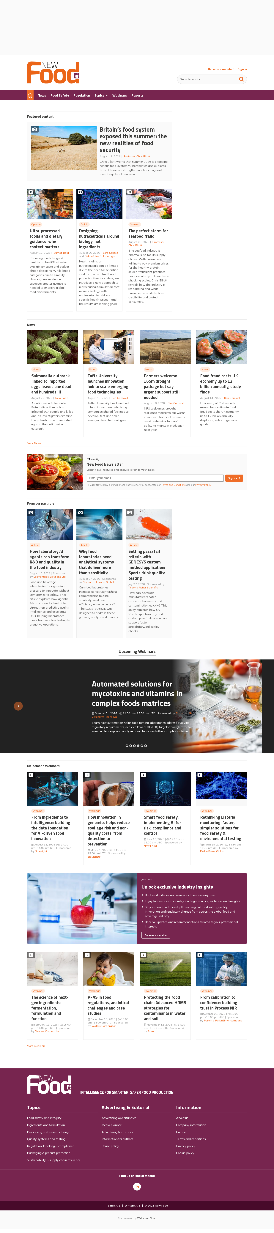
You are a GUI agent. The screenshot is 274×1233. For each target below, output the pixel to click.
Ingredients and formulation (46, 1125)
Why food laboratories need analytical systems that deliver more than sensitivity (96, 562)
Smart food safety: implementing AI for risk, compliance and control (162, 825)
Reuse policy (110, 1146)
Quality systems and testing (46, 1139)
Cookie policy (185, 1153)
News (36, 369)
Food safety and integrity (44, 1118)
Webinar (38, 810)
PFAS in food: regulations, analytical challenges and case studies (108, 1005)
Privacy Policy (203, 484)
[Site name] (53, 82)
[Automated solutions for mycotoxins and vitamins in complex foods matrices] (138, 746)
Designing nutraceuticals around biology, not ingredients (99, 238)
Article (84, 224)
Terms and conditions (191, 1139)
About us (182, 1118)
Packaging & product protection (48, 1153)
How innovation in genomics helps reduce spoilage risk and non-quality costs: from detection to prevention (109, 830)
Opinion (36, 224)
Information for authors (117, 1139)
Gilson (114, 713)
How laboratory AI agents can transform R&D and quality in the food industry (49, 559)
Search (242, 78)
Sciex (151, 1031)
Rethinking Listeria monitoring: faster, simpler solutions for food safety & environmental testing (220, 828)
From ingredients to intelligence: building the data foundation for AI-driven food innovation (50, 828)
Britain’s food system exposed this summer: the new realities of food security (133, 140)
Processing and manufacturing (48, 1132)
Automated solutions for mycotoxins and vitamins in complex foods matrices (72, 693)
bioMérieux (94, 856)
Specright (41, 851)
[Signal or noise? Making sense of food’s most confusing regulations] (134, 746)
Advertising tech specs (117, 1132)
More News (34, 443)
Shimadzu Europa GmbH (98, 582)
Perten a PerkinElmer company (223, 1020)
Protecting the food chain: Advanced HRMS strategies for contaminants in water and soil (165, 1008)
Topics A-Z (113, 1205)
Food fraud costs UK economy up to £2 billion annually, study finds (220, 383)
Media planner (111, 1125)
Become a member (221, 69)
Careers (181, 1132)
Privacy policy (185, 1146)
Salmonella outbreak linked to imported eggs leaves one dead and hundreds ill (51, 383)
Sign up (232, 478)
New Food (61, 398)
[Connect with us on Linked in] (137, 1187)
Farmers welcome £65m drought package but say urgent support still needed (162, 386)
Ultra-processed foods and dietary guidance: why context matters (46, 238)
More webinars (36, 1046)
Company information (191, 1125)
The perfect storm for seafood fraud (148, 233)
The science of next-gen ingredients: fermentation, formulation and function (49, 1008)
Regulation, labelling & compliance (50, 1146)
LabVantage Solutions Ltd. (50, 576)
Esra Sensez (110, 252)
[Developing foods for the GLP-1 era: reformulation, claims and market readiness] (145, 746)
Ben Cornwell (120, 398)
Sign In (242, 69)
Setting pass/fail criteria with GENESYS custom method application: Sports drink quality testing (146, 564)
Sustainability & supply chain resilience (54, 1160)
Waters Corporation (47, 1031)
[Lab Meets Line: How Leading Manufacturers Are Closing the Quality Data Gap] (131, 746)
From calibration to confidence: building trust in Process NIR (218, 1002)
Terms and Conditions (173, 484)
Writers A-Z (132, 1205)
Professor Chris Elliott (137, 156)
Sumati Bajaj (61, 252)
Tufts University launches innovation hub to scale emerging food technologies (108, 383)
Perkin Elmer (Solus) (212, 851)
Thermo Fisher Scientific (143, 587)
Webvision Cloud (146, 1218)
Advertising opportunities (119, 1118)
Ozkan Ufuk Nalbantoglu (100, 256)
